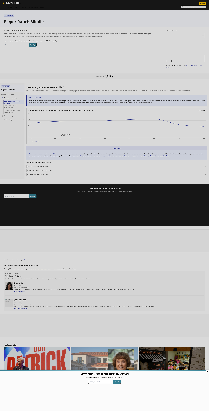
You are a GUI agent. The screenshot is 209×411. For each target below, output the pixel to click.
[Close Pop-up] (207, 371)
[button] (104, 205)
